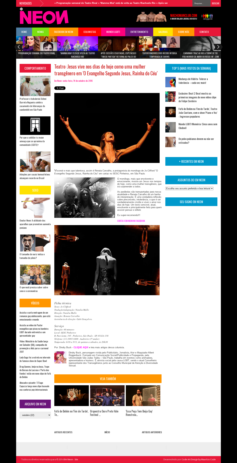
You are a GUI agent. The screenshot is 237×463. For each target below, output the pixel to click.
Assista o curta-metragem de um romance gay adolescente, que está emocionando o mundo (35, 316)
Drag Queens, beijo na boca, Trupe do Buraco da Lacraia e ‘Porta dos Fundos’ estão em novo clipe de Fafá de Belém (35, 372)
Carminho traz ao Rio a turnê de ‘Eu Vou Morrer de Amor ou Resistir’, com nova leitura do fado (200, 56)
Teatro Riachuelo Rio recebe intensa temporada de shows (159, 54)
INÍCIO (107, 432)
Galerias (163, 32)
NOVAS (40, 32)
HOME (24, 32)
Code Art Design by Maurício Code (199, 459)
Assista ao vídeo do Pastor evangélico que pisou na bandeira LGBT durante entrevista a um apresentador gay (34, 330)
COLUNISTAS (89, 32)
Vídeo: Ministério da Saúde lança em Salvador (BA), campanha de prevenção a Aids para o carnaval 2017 (34, 346)
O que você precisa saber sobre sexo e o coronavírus (34, 289)
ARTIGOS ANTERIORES (152, 432)
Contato (204, 32)
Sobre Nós (183, 32)
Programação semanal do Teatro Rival (36, 53)
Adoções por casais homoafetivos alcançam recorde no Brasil (35, 176)
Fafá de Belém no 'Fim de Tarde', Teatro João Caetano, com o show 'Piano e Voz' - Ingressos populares (198, 112)
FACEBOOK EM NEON (63, 32)
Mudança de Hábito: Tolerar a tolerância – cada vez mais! (193, 80)
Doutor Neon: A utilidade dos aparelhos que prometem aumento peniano (35, 224)
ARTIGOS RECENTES (63, 432)
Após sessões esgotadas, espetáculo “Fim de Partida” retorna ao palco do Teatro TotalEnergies (118, 56)
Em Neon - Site (71, 459)
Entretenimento (139, 32)
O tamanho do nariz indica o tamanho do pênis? (32, 256)
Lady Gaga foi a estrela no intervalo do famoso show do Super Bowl (35, 359)
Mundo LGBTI (113, 32)
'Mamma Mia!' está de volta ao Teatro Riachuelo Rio (77, 54)
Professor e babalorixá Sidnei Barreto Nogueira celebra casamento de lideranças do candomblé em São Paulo (33, 104)
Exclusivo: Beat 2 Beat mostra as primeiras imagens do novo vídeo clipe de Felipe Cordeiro (197, 97)
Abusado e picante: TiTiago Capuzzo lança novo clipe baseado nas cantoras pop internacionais (34, 386)
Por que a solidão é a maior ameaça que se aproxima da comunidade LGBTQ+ (32, 141)
